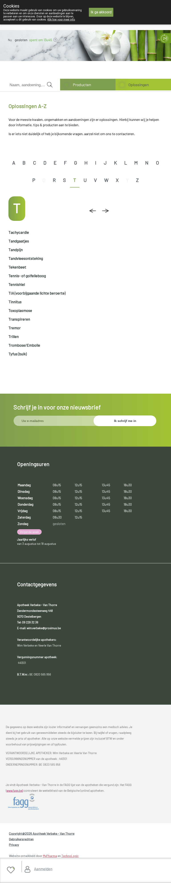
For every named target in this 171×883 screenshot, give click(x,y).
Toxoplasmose (20, 310)
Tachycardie (18, 232)
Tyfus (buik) (17, 354)
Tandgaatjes (18, 241)
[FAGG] (28, 801)
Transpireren (19, 319)
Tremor (14, 328)
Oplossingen (138, 84)
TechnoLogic (70, 856)
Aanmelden (43, 869)
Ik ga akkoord (101, 12)
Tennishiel (16, 284)
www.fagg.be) (14, 790)
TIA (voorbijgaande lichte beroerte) (36, 293)
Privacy (14, 844)
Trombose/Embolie (24, 345)
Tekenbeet (17, 267)
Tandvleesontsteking (25, 258)
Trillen (13, 336)
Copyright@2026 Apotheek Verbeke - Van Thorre (41, 833)
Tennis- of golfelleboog (27, 275)
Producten (82, 84)
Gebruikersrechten (21, 839)
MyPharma (50, 856)
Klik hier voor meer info (61, 19)
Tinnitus (15, 301)
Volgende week (29, 532)
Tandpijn (15, 249)
